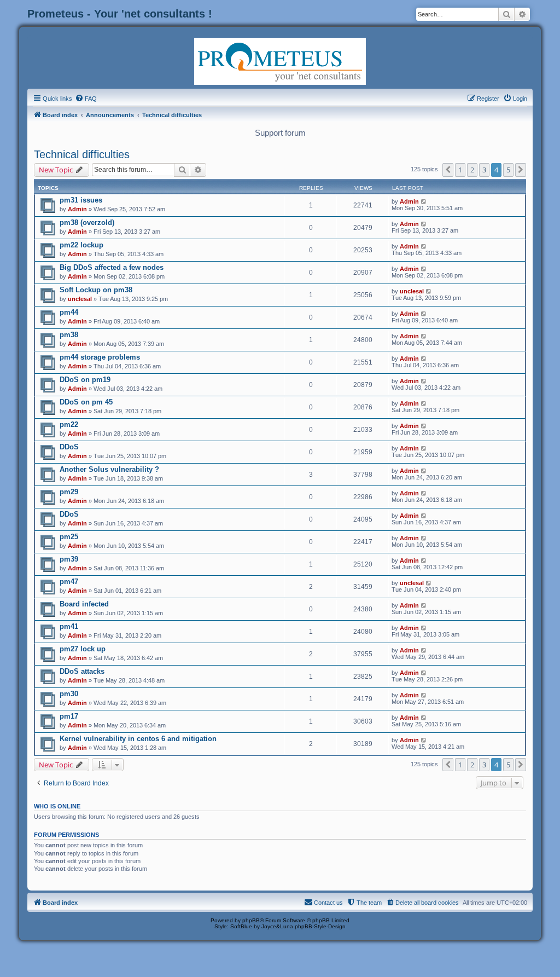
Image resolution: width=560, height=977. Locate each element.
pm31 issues (81, 200)
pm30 (69, 694)
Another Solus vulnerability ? (109, 469)
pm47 (69, 581)
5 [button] (508, 170)
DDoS (69, 447)
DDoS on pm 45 (86, 402)
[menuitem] (86, 98)
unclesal (80, 299)
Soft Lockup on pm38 (96, 290)
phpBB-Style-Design (320, 926)
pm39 (69, 559)
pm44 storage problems (100, 357)
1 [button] (460, 170)
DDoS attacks (82, 671)
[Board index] (280, 60)
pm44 (69, 312)
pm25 (69, 537)
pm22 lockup (81, 245)
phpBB (251, 920)
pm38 (69, 335)
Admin (77, 209)
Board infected (84, 604)
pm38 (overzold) (87, 222)
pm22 (69, 424)
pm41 (69, 626)
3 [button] (484, 170)
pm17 (69, 716)
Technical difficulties (82, 154)
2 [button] (472, 170)
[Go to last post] (424, 201)
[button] (447, 169)
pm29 (69, 492)
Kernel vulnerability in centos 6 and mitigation (138, 739)
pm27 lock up (83, 649)
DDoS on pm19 (85, 379)
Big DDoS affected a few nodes (112, 267)
